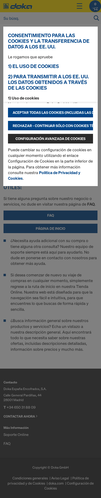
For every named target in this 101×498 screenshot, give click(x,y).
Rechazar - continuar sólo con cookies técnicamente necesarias (53, 125)
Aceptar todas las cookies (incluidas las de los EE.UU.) (53, 112)
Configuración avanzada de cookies (50, 138)
